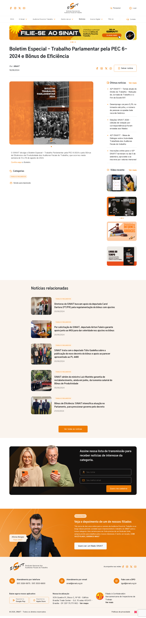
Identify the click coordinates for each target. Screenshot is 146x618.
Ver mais (133, 83)
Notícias (82, 19)
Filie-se (110, 19)
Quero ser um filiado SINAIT (25, 546)
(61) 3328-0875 (23, 585)
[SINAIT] (73, 8)
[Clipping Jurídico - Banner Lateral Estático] (122, 231)
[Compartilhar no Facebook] (97, 68)
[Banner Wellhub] (73, 32)
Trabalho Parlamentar (18, 176)
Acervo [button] (95, 19)
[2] (73, 42)
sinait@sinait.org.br (74, 585)
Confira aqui (16, 162)
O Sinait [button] (22, 19)
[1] (72, 42)
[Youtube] (24, 8)
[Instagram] (15, 8)
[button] (44, 19)
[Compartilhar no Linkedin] (101, 68)
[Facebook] (10, 8)
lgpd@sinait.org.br (129, 585)
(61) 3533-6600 (38, 585)
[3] (75, 42)
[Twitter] (19, 8)
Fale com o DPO (128, 581)
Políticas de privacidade (121, 614)
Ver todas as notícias (73, 429)
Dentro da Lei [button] (66, 19)
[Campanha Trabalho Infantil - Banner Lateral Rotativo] (122, 206)
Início (12, 19)
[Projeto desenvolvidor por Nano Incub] (135, 614)
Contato (133, 19)
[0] (70, 42)
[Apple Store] (39, 602)
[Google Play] (19, 602)
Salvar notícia (126, 68)
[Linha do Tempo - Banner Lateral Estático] (122, 256)
